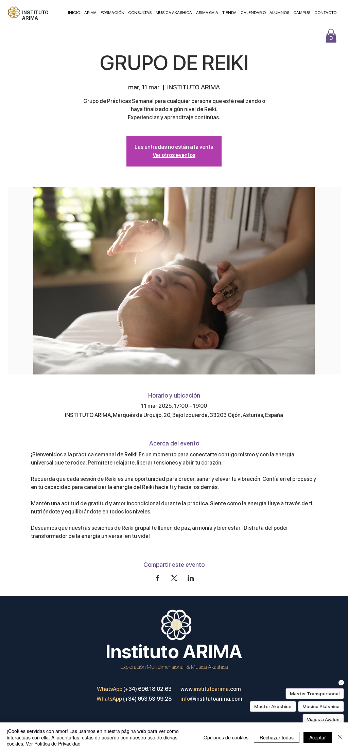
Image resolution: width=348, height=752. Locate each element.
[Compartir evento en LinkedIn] (191, 578)
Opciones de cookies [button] (226, 737)
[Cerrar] (340, 737)
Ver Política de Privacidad (53, 743)
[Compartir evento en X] (174, 578)
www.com (210, 689)
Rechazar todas (277, 737)
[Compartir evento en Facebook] (157, 578)
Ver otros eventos (174, 155)
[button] (331, 36)
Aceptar (317, 737)
